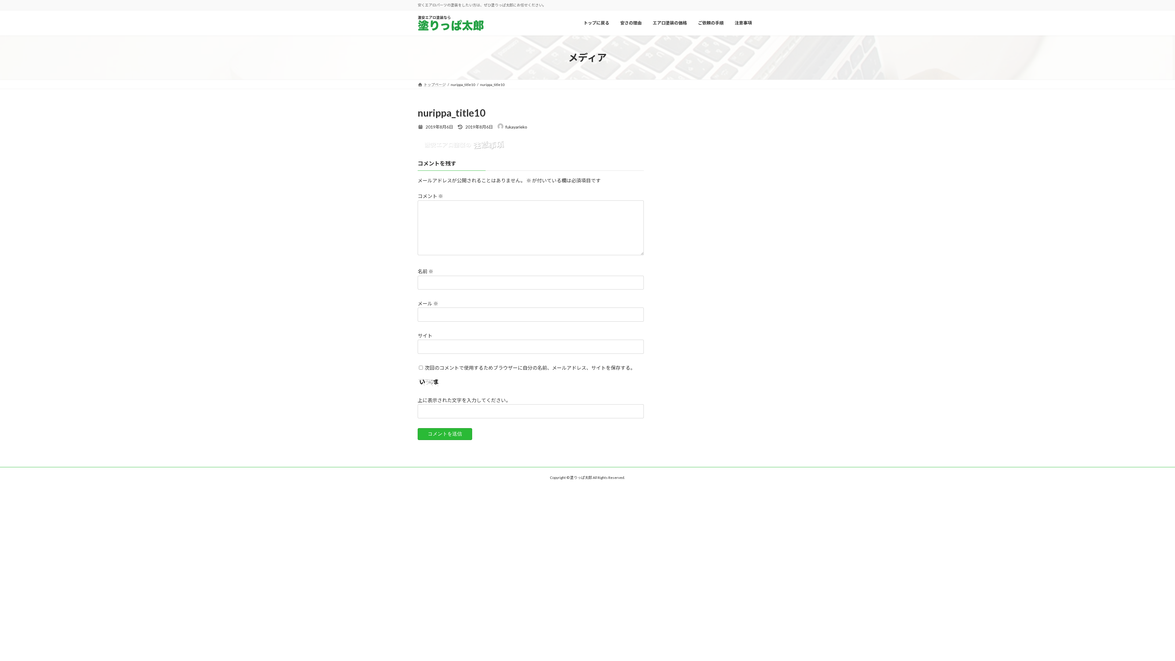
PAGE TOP (1144, 635)
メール (428, 303)
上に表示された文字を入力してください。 (464, 400)
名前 (425, 271)
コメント (430, 196)
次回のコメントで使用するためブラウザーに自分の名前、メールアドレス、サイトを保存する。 (530, 368)
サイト (425, 335)
